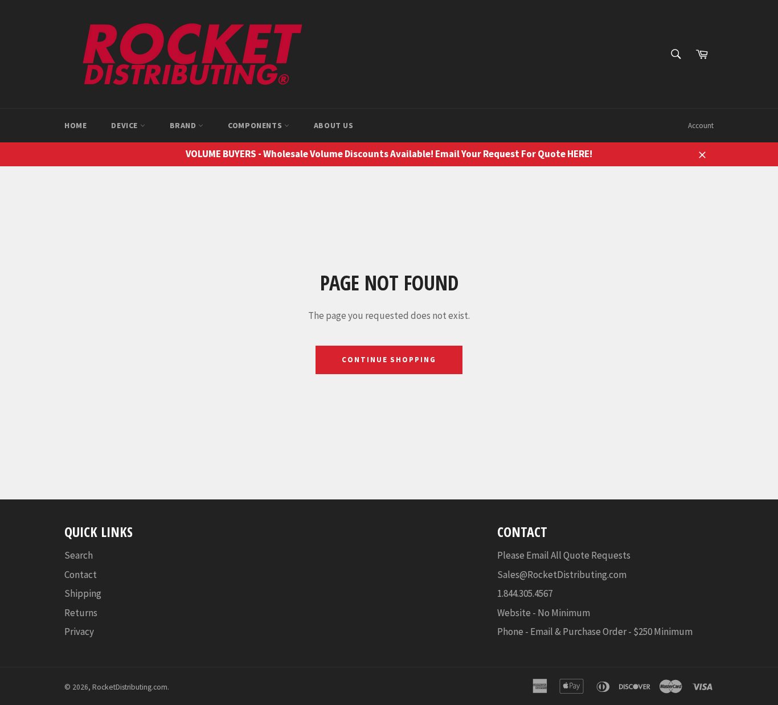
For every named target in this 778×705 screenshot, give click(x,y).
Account (701, 125)
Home (75, 125)
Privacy (79, 631)
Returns (80, 612)
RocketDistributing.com (129, 687)
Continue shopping (389, 359)
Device (125, 125)
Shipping (82, 593)
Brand (184, 125)
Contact (80, 574)
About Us (334, 125)
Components (256, 125)
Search (78, 555)
